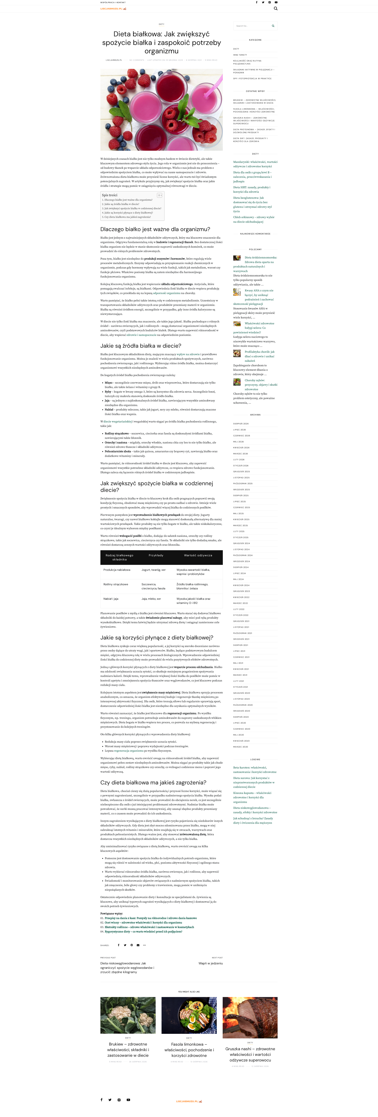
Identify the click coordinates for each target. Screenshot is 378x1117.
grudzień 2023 (241, 591)
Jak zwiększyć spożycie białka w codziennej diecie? (133, 208)
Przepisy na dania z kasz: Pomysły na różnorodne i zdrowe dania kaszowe (151, 918)
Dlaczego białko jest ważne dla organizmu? (129, 200)
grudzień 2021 (241, 621)
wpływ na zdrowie (188, 354)
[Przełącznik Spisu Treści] (158, 195)
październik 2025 (243, 483)
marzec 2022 (240, 603)
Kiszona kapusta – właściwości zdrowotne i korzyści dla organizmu (252, 797)
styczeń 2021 (240, 687)
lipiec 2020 (239, 723)
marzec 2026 (240, 453)
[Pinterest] (131, 945)
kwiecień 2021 (241, 669)
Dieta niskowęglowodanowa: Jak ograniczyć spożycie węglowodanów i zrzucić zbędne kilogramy (127, 967)
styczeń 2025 (241, 537)
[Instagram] (269, 2)
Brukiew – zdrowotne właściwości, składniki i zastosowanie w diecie (254, 101)
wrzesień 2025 (241, 489)
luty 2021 (238, 681)
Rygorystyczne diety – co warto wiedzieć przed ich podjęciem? (143, 931)
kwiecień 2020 (241, 741)
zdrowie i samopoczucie (142, 335)
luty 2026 (239, 459)
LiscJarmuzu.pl (114, 60)
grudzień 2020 (241, 693)
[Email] (138, 945)
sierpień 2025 (241, 495)
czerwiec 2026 (241, 435)
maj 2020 (238, 735)
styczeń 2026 (241, 465)
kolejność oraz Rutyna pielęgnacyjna (247, 62)
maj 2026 (238, 441)
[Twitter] (263, 2)
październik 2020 (243, 705)
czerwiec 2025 (241, 507)
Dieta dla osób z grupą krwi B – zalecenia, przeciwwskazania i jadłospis (252, 177)
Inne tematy (240, 55)
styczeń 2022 (241, 615)
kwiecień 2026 (241, 447)
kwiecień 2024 (241, 585)
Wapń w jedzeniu (211, 963)
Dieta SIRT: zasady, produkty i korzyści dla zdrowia (250, 140)
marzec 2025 (240, 525)
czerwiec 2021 (241, 657)
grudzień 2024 (241, 543)
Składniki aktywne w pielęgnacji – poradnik (254, 71)
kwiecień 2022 (241, 597)
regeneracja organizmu (129, 750)
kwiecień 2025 (241, 519)
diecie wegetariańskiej (118, 421)
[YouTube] (276, 2)
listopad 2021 (241, 627)
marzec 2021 (240, 675)
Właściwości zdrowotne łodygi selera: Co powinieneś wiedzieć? (253, 328)
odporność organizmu (166, 293)
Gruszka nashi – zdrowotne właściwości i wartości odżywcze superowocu (254, 121)
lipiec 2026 (239, 429)
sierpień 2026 (241, 423)
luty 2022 (239, 609)
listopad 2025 (241, 477)
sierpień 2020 (241, 717)
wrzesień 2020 (241, 711)
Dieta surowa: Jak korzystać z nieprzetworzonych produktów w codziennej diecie (254, 782)
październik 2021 (242, 633)
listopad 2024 (241, 549)
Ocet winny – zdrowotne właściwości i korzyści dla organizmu (143, 922)
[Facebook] (256, 2)
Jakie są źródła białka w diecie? (122, 204)
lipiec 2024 (239, 573)
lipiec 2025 (239, 501)
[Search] (273, 25)
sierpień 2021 (240, 645)
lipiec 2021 (239, 651)
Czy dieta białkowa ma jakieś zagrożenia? (128, 217)
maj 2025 (238, 513)
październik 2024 (243, 555)
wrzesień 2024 (241, 561)
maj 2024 (238, 579)
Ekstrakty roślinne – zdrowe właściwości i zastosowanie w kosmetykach (149, 927)
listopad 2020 (241, 699)
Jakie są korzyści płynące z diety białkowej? (129, 212)
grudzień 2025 (241, 471)
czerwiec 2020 (241, 729)
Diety (161, 24)
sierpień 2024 (241, 567)
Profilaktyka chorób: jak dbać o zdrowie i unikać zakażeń (259, 356)
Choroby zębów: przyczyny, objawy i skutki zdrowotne (261, 385)
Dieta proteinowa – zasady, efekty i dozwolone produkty (254, 131)
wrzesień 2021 (241, 639)
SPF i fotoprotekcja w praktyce (252, 78)
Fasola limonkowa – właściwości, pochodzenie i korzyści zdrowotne (254, 110)
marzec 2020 (240, 747)
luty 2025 (239, 531)
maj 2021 (238, 663)
